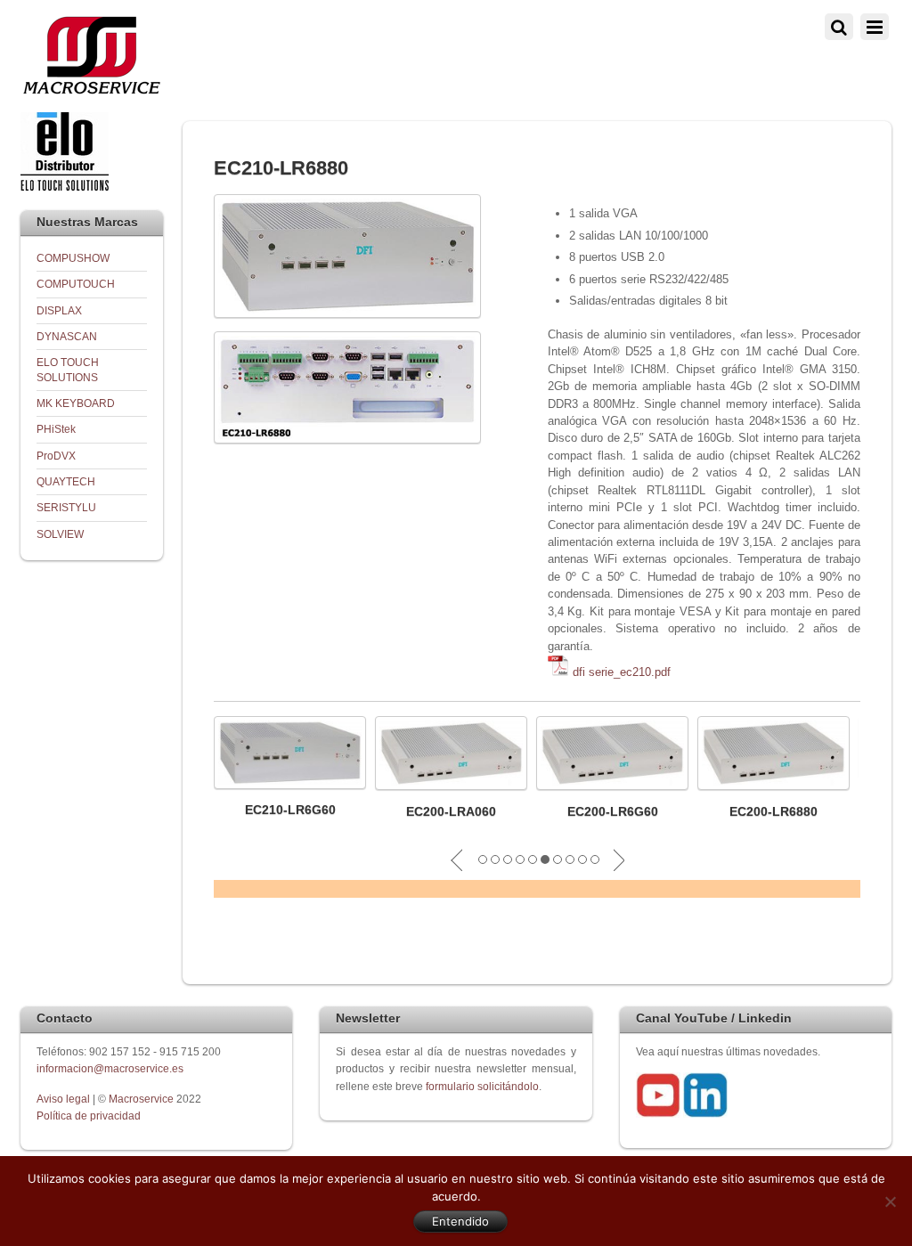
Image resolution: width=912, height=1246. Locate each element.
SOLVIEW (60, 534)
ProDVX (56, 455)
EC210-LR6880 (281, 168)
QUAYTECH (66, 481)
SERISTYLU (66, 507)
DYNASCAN (67, 336)
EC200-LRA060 (451, 811)
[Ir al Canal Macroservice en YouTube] (658, 1114)
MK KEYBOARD (76, 403)
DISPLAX (59, 310)
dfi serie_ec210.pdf (622, 672)
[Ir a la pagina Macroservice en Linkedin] (705, 1114)
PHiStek (56, 429)
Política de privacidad (89, 1115)
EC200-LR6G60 (612, 811)
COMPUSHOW (73, 258)
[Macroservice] (91, 89)
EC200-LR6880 (773, 811)
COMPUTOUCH (76, 283)
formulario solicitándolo (482, 1086)
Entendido (460, 1221)
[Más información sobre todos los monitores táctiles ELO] (64, 186)
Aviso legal (65, 1098)
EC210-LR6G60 (290, 809)
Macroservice (141, 1098)
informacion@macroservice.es (110, 1068)
